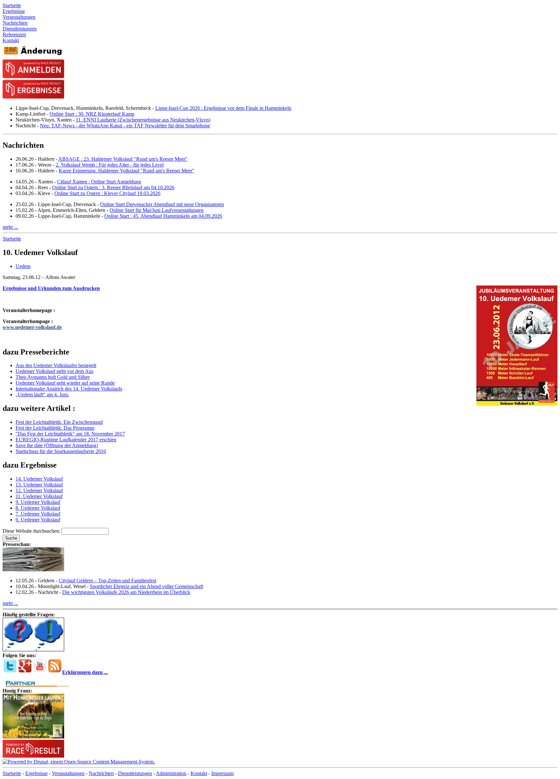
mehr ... (10, 227)
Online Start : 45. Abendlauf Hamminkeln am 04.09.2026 (163, 216)
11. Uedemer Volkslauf (39, 496)
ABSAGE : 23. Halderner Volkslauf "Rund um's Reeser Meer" (123, 159)
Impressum (222, 773)
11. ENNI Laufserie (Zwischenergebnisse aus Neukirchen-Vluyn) (143, 119)
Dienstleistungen (135, 773)
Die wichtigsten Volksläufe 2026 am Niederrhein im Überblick (126, 592)
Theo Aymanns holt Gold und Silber (53, 377)
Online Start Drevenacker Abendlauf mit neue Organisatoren (162, 204)
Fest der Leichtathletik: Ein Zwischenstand (59, 422)
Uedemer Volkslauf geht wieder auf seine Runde (65, 383)
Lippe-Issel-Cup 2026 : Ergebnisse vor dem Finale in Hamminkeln (223, 108)
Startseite (12, 238)
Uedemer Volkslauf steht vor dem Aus (54, 371)
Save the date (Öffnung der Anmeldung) (57, 445)
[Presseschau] (33, 569)
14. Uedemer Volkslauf (39, 479)
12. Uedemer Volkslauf (39, 490)
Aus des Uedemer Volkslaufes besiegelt (56, 365)
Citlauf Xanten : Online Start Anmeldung (99, 181)
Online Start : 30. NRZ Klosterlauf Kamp (92, 114)
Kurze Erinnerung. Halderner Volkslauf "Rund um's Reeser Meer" (126, 170)
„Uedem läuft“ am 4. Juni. (42, 394)
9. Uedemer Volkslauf (38, 502)
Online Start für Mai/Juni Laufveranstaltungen (157, 210)
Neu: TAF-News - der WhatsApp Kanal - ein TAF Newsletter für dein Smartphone (125, 125)
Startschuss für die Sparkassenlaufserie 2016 (61, 451)
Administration (171, 773)
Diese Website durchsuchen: (32, 531)
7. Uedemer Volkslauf (38, 514)
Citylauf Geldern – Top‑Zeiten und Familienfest (107, 580)
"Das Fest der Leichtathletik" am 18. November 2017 (70, 433)
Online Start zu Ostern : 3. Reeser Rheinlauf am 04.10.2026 (113, 187)
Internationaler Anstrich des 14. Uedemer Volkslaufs (69, 388)
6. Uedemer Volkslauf (38, 519)
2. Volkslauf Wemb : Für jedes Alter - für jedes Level (110, 165)
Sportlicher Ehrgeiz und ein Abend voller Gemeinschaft (146, 586)
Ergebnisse (36, 773)
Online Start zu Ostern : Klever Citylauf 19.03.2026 (107, 193)
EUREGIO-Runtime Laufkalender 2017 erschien (66, 439)
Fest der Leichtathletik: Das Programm (55, 428)
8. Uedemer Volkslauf (38, 508)
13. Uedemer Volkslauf (39, 484)
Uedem (23, 266)
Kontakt (199, 773)
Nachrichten (101, 773)
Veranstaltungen (68, 773)
